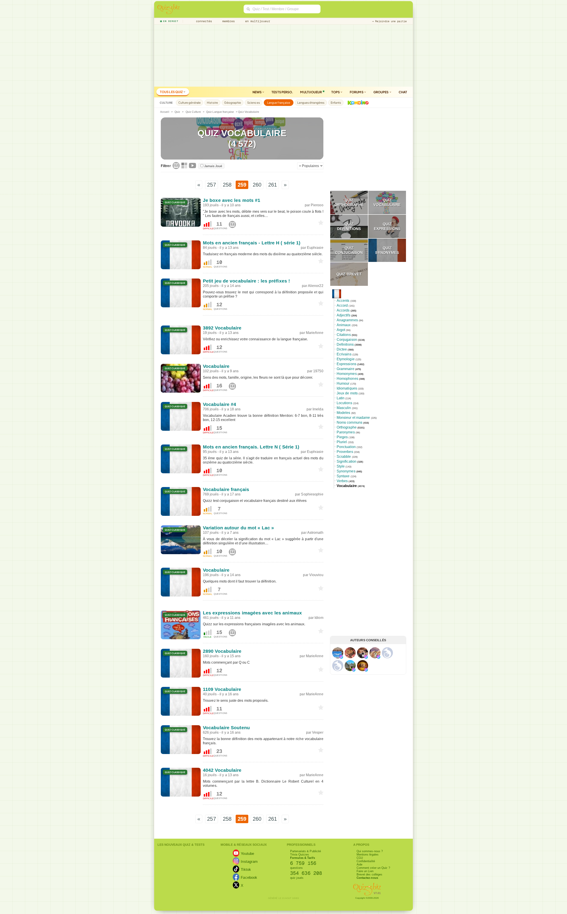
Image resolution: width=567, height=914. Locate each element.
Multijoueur (311, 92)
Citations (344, 335)
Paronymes (346, 432)
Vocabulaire (216, 366)
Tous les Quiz (171, 92)
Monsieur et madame (353, 417)
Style (341, 466)
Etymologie (346, 359)
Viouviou (316, 575)
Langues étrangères (310, 102)
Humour (343, 383)
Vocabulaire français (226, 489)
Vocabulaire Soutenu (226, 727)
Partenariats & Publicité (305, 851)
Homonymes (347, 374)
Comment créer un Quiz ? (373, 867)
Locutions (344, 403)
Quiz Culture (193, 111)
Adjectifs (343, 315)
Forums (357, 92)
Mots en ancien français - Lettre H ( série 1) (252, 242)
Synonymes (346, 471)
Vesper (317, 732)
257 (211, 185)
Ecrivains (344, 354)
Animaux (344, 325)
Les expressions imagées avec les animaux (252, 612)
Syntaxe (343, 476)
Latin (341, 398)
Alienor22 (315, 286)
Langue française (278, 102)
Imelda (318, 409)
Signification (346, 461)
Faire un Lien (365, 871)
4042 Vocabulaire (222, 770)
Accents (343, 300)
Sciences (253, 102)
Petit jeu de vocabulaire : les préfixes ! (246, 280)
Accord (342, 305)
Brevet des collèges (370, 874)
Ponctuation (346, 447)
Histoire (212, 102)
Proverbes (345, 452)
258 (227, 185)
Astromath (315, 532)
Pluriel (342, 442)
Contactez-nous (367, 877)
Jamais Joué (213, 166)
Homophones (347, 378)
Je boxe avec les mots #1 (231, 200)
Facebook (249, 877)
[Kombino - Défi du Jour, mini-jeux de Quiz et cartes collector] (357, 102)
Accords (343, 310)
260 (257, 185)
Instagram (249, 861)
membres (228, 21)
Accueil (164, 111)
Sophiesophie (312, 494)
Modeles (343, 413)
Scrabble (344, 456)
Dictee (342, 349)
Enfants (336, 102)
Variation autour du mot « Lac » (238, 527)
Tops (335, 92)
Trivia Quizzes (299, 854)
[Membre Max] (341, 657)
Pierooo (317, 205)
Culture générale (189, 102)
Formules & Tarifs (302, 857)
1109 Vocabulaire (222, 689)
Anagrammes (347, 320)
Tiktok (246, 869)
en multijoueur (256, 21)
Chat (403, 92)
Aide (359, 864)
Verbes (342, 481)
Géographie (232, 102)
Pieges (342, 437)
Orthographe (347, 427)
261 (272, 185)
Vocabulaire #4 (219, 404)
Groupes (381, 92)
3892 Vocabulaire (222, 327)
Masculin (344, 408)
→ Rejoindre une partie (389, 21)
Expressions (346, 364)
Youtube (247, 853)
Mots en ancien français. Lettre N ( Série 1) (251, 446)
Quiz (177, 111)
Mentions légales (368, 854)
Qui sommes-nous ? (370, 851)
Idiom (319, 618)
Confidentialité (366, 861)
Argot (341, 330)
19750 (318, 371)
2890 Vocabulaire (222, 651)
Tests (282, 92)
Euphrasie (315, 247)
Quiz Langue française (220, 111)
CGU (360, 857)
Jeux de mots (347, 393)
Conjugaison (347, 339)
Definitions (345, 344)
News (257, 92)
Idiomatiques (347, 388)
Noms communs (349, 422)
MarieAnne (314, 333)
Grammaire (345, 369)
